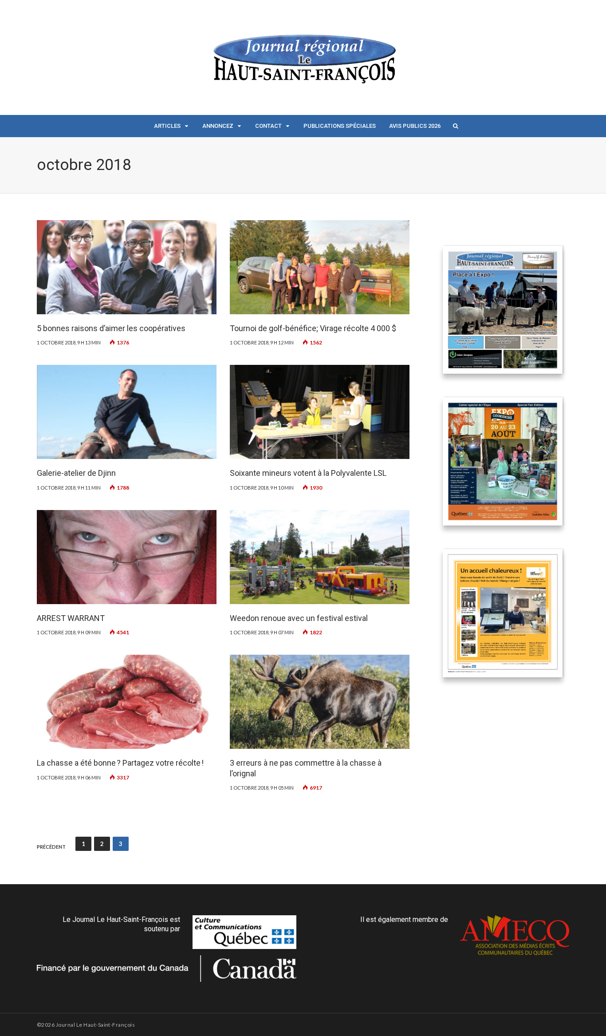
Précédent (51, 847)
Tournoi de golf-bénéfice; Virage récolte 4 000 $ (313, 328)
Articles (167, 126)
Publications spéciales (339, 126)
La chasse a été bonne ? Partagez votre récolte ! (120, 762)
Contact (268, 126)
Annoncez (217, 126)
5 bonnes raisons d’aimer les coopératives (111, 328)
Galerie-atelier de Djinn (76, 473)
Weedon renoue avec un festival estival (299, 618)
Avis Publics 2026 (415, 126)
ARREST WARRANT (71, 618)
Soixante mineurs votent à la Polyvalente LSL (308, 473)
